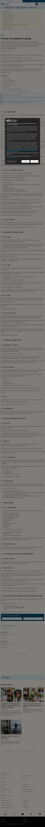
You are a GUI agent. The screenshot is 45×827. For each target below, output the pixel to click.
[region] (22, 141)
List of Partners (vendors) (11, 157)
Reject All (25, 161)
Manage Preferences (11, 161)
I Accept (34, 161)
